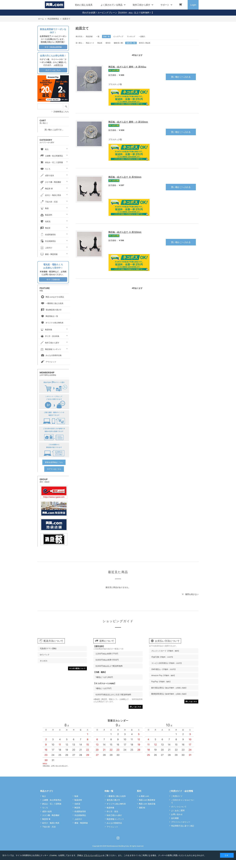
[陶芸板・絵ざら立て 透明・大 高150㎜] (89, 78)
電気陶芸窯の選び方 (54, 310)
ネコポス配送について (77, 668)
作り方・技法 (112, 811)
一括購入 (142, 36)
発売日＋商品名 (144, 43)
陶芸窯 (47, 228)
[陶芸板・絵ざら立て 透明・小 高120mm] (89, 134)
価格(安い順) (118, 43)
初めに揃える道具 (83, 4)
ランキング (131, 36)
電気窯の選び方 (113, 800)
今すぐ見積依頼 (53, 279)
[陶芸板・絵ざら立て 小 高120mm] (89, 244)
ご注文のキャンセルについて (182, 801)
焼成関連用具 (50, 234)
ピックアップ (118, 36)
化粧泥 (47, 221)
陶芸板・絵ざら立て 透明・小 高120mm (128, 121)
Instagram (118, 838)
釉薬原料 (48, 215)
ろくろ (47, 169)
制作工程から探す (52, 343)
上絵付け (48, 248)
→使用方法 (58, 65)
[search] (67, 106)
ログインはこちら (53, 70)
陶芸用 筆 (49, 188)
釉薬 (47, 208)
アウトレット (51, 362)
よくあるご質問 (178, 810)
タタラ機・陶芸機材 (53, 182)
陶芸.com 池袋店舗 (147, 804)
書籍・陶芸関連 (51, 254)
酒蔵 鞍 (142, 807)
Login (193, 4)
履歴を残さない (192, 594)
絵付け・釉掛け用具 (53, 195)
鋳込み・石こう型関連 (54, 162)
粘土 (47, 149)
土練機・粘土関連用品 (54, 156)
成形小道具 (49, 175)
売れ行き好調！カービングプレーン (99, 12)
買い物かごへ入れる (181, 76)
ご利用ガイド (177, 796)
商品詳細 (89, 36)
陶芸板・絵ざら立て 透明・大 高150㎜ (127, 66)
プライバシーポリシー (180, 822)
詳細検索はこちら (61, 111)
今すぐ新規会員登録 (53, 47)
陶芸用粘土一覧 (52, 316)
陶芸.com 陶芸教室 (147, 800)
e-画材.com (144, 796)
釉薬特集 (48, 329)
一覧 (97, 36)
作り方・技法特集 (52, 336)
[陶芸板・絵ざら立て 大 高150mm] (89, 189)
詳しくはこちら (135, 707)
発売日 (108, 43)
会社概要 (175, 818)
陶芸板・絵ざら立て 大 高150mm (124, 177)
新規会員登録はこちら (54, 462)
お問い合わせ (177, 814)
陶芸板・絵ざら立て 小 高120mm (124, 232)
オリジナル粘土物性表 (54, 322)
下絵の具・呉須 (51, 202)
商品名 (99, 43)
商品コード (90, 43)
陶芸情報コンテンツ (53, 349)
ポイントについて (178, 806)
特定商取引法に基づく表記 (182, 826)
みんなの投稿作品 (114, 823)
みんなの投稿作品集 (54, 355)
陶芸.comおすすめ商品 (55, 297)
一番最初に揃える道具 (54, 303)
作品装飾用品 (50, 241)
